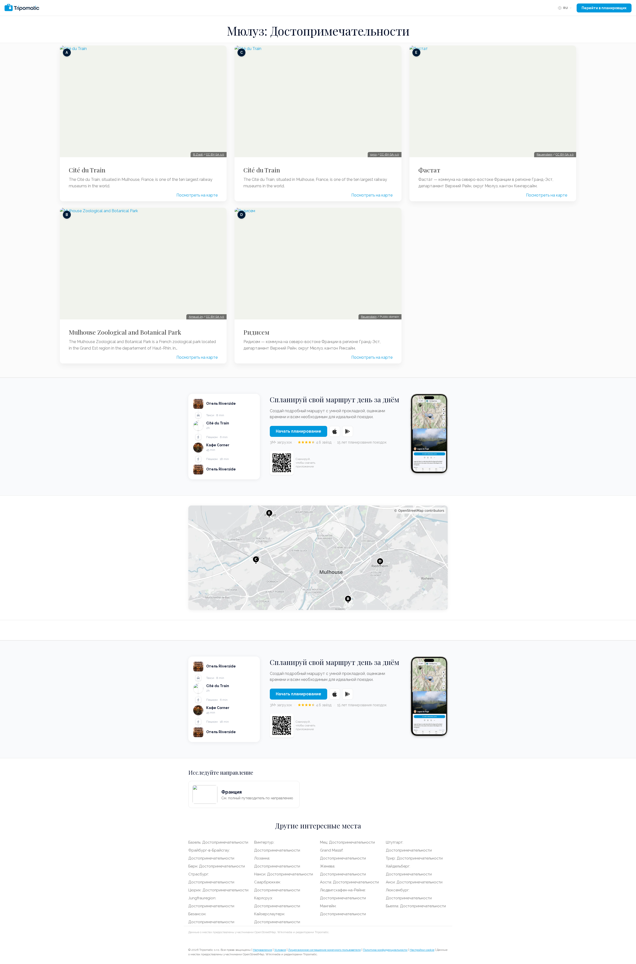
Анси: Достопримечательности (414, 882)
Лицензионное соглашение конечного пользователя (324, 950)
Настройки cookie (422, 950)
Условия (280, 950)
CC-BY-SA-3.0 (389, 154)
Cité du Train (87, 170)
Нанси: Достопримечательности (283, 874)
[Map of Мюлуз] (318, 558)
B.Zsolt (198, 154)
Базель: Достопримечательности (218, 842)
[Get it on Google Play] (347, 431)
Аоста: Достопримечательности (349, 882)
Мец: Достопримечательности (347, 842)
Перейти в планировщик (604, 8)
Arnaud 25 (196, 316)
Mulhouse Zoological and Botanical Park (125, 332)
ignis (373, 154)
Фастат (429, 170)
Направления (262, 950)
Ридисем (256, 332)
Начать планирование (298, 431)
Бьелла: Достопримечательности (416, 906)
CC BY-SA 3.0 (215, 154)
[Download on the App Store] (334, 431)
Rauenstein (369, 316)
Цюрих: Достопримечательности (218, 890)
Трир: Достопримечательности (414, 858)
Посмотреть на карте (197, 195)
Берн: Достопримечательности (216, 866)
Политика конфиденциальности (385, 950)
